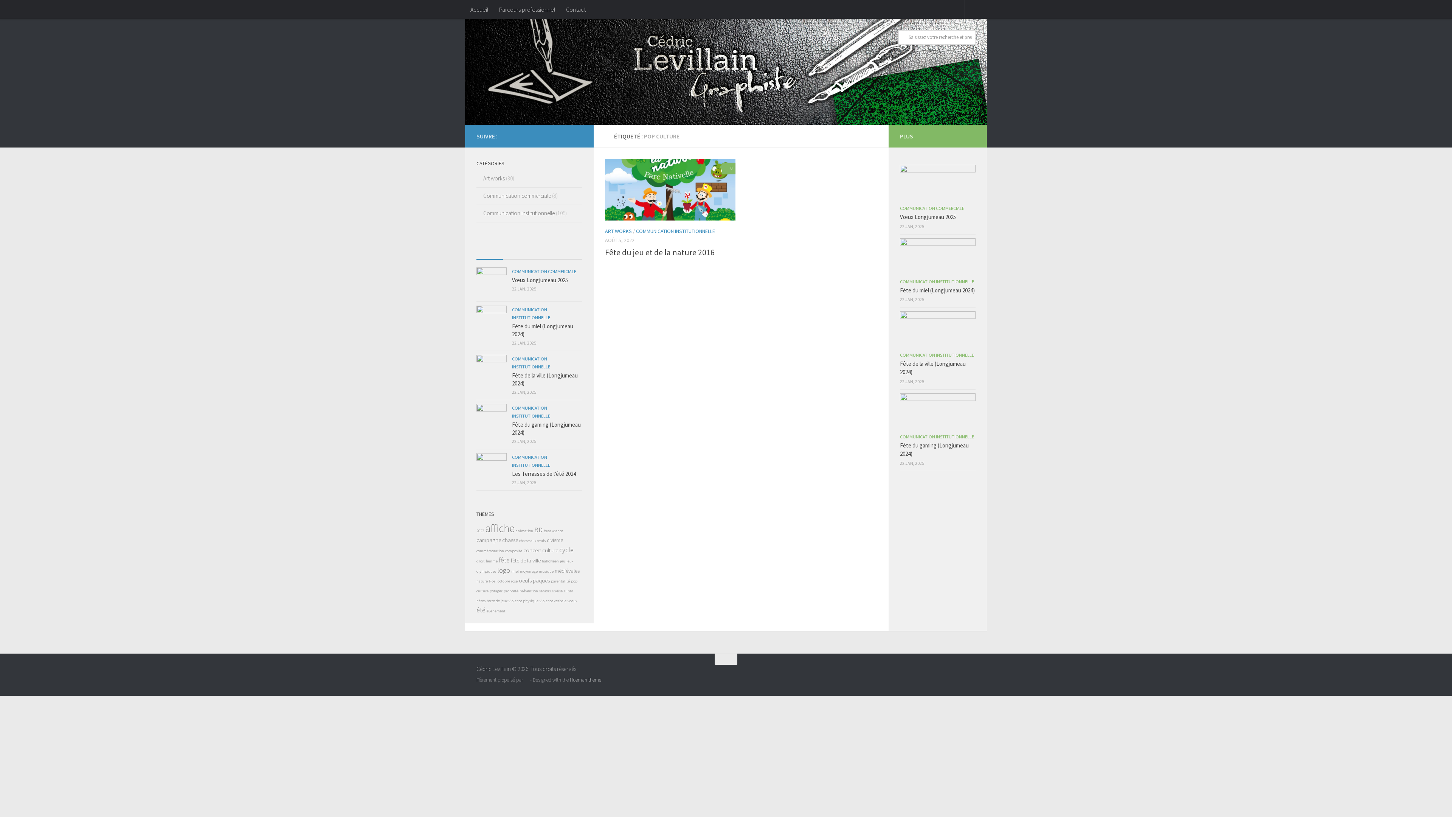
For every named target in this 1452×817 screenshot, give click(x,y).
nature (482, 581)
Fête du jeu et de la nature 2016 (660, 252)
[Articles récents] (489, 252)
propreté (511, 591)
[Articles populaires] (516, 252)
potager (496, 591)
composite (513, 550)
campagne (488, 540)
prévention (529, 591)
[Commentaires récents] (542, 252)
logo (503, 570)
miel (515, 571)
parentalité (560, 581)
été (481, 610)
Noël (492, 581)
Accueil (479, 9)
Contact (576, 9)
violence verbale (553, 600)
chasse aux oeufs (532, 540)
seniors (545, 591)
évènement (496, 611)
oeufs (525, 580)
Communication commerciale (517, 195)
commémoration (490, 550)
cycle (566, 550)
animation (524, 530)
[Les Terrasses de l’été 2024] (491, 468)
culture (550, 550)
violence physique (523, 600)
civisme (555, 540)
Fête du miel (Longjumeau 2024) (937, 290)
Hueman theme (585, 680)
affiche (500, 528)
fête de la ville (526, 560)
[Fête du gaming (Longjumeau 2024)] (491, 419)
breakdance (553, 530)
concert (532, 550)
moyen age (529, 571)
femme (492, 561)
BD (538, 530)
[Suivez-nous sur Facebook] (577, 135)
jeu (562, 561)
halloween (550, 561)
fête (504, 560)
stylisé (557, 591)
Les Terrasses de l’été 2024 (544, 473)
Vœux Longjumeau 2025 (540, 280)
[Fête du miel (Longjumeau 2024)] (491, 321)
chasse (510, 540)
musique (546, 571)
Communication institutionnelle (675, 231)
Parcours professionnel (527, 9)
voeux (572, 600)
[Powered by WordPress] (526, 679)
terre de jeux (497, 600)
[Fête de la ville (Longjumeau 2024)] (491, 370)
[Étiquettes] (569, 252)
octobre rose (508, 581)
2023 (480, 530)
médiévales (567, 570)
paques (541, 580)
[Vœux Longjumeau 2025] (491, 282)
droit (480, 561)
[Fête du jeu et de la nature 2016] (670, 190)
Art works (618, 231)
